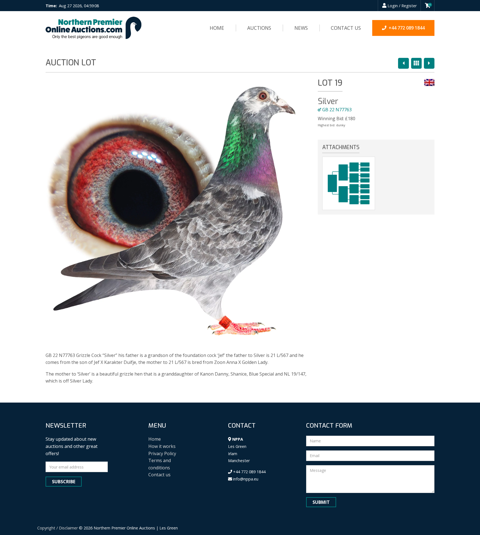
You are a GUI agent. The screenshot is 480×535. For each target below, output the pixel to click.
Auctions (259, 27)
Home (217, 27)
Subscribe (63, 482)
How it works (162, 446)
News (301, 27)
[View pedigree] (348, 183)
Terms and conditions (159, 464)
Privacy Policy (162, 453)
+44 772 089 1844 (249, 471)
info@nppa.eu (245, 479)
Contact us (346, 27)
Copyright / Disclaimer (57, 528)
